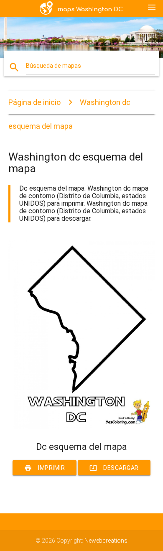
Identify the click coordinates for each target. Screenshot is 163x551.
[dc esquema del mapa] (81, 426)
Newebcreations (105, 540)
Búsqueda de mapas (53, 65)
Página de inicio (34, 102)
